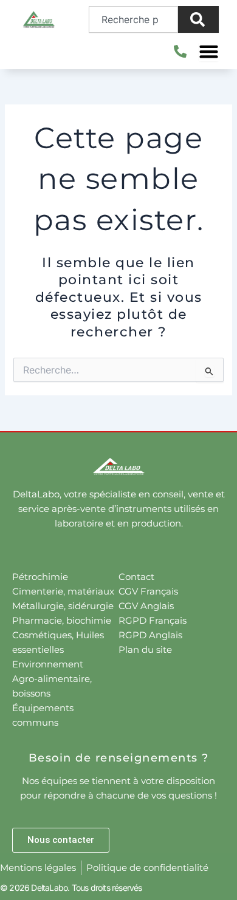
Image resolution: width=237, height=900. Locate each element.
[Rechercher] (198, 19)
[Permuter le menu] (209, 51)
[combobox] (134, 19)
